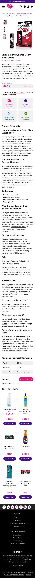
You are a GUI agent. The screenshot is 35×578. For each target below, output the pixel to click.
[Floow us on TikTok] (29, 507)
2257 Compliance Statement (14, 574)
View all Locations (17, 565)
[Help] (25, 6)
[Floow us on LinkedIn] (25, 507)
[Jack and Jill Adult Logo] (10, 6)
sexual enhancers (16, 244)
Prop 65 (28, 574)
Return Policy (17, 538)
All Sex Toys (10, 14)
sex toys (4, 324)
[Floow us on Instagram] (16, 507)
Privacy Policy (17, 541)
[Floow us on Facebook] (4, 507)
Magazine (17, 520)
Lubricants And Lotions (23, 14)
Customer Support (17, 535)
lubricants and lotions (18, 227)
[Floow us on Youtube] (12, 507)
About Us (17, 517)
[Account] (28, 6)
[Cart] (32, 6)
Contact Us (17, 526)
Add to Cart (9, 423)
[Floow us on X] (8, 507)
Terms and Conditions (17, 544)
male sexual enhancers (23, 248)
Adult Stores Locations (17, 523)
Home (3, 14)
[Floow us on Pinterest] (21, 507)
